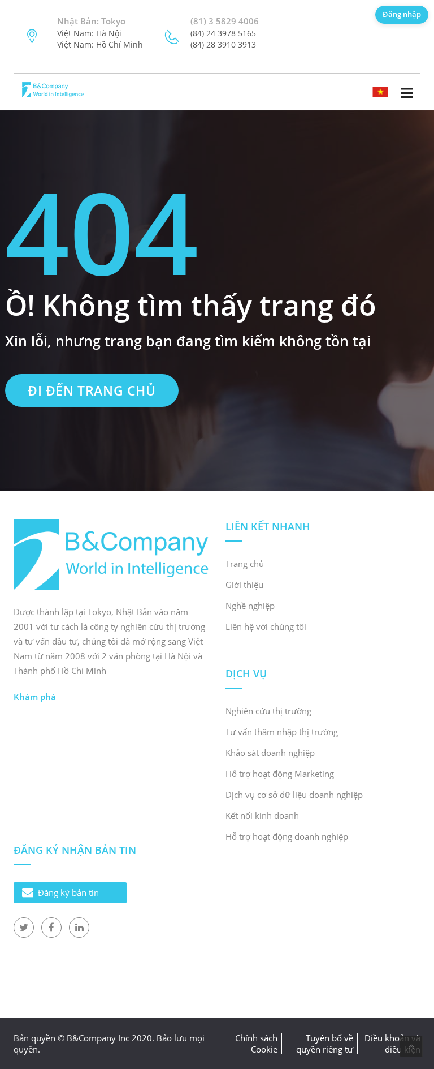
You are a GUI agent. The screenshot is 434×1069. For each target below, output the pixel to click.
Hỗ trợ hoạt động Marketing (279, 773)
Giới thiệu (244, 584)
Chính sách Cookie (256, 1043)
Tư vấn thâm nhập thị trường (281, 731)
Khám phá (35, 696)
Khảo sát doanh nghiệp (270, 752)
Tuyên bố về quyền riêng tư (324, 1043)
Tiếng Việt (389, 90)
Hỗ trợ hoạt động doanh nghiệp (286, 836)
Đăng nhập (402, 14)
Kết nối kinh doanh (262, 815)
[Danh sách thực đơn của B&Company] (406, 93)
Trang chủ (244, 563)
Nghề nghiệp (250, 605)
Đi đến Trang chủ (92, 390)
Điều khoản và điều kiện (392, 1043)
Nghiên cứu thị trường (268, 710)
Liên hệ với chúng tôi (265, 626)
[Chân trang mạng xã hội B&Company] (24, 927)
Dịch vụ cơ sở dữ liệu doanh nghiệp (294, 794)
